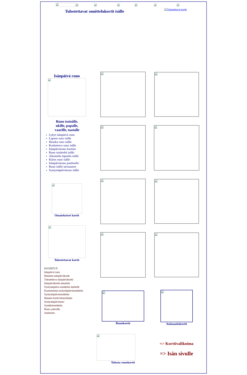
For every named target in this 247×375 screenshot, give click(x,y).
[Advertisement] (123, 42)
